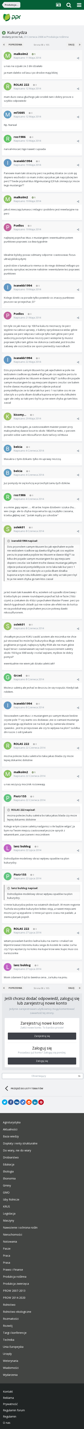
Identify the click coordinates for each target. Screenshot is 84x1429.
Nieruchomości (12, 1234)
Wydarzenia (10, 1375)
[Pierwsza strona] (4, 44)
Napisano (27, 57)
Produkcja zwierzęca (16, 1283)
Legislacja (9, 1213)
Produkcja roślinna (57, 37)
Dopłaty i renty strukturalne (20, 1143)
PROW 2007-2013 (14, 1290)
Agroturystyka (12, 1122)
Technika (8, 1340)
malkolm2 (21, 54)
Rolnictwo (9, 1304)
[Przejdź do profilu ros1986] (8, 139)
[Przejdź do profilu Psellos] (8, 227)
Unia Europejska (13, 1347)
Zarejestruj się (42, 1036)
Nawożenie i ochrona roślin (20, 1227)
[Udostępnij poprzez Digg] (17, 1102)
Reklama (8, 1397)
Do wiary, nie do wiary (17, 1150)
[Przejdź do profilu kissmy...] (8, 416)
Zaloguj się (42, 1061)
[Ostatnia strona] (79, 44)
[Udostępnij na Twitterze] (4, 1102)
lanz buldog (22, 846)
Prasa (6, 1262)
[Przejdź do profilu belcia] (8, 449)
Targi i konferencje (15, 1333)
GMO (6, 1192)
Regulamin (9, 1416)
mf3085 (19, 113)
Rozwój (8, 1326)
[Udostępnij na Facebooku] (10, 1102)
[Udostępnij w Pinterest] (41, 1102)
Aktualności (10, 1129)
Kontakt (8, 1391)
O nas (6, 1422)
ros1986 (20, 137)
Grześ (18, 675)
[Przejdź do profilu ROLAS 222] (8, 86)
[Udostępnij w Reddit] (29, 1102)
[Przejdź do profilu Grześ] (8, 677)
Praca (6, 1255)
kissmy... (20, 414)
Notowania (10, 1241)
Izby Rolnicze (11, 1199)
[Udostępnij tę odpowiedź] (78, 58)
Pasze (7, 1248)
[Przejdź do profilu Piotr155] (8, 798)
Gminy (7, 1185)
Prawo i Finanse (13, 1269)
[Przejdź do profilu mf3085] (8, 114)
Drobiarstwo (11, 1157)
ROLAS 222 (21, 84)
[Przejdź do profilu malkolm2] (8, 56)
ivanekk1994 (23, 161)
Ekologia (8, 1171)
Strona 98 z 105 (42, 44)
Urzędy (7, 1354)
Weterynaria (10, 1361)
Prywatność (10, 1404)
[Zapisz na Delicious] (23, 1102)
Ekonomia (9, 1178)
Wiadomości (11, 1368)
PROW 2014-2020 (14, 1297)
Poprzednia (15, 44)
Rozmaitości (11, 1319)
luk (21, 37)
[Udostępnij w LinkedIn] (35, 1102)
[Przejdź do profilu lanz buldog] (8, 848)
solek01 (19, 527)
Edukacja (8, 1164)
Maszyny (8, 1220)
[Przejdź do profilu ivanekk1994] (8, 163)
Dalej (71, 44)
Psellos (19, 225)
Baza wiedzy (11, 1136)
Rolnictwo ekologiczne (17, 1311)
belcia (18, 447)
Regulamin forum (14, 1410)
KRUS (6, 1206)
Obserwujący (38, 1076)
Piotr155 (20, 796)
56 (79, 1076)
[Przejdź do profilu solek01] (8, 529)
